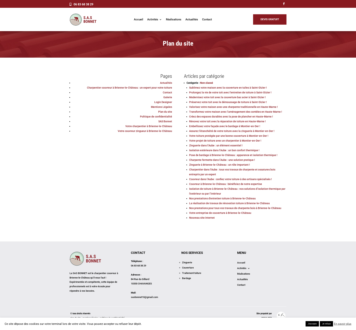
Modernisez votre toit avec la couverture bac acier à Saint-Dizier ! (227, 97)
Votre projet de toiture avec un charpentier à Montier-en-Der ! (225, 140)
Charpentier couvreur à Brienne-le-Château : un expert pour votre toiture (129, 87)
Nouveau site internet (202, 217)
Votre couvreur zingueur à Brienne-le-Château (145, 131)
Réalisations (173, 19)
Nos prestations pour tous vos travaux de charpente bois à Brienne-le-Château (235, 208)
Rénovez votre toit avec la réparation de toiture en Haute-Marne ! (227, 121)
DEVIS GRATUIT (270, 19)
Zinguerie (187, 262)
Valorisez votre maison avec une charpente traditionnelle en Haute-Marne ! (233, 106)
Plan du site (165, 111)
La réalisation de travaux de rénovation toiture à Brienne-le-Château (229, 203)
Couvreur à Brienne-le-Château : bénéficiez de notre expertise (225, 184)
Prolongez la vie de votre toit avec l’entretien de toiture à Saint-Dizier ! (230, 92)
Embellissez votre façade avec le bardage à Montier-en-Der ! (224, 126)
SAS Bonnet (165, 121)
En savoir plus (342, 324)
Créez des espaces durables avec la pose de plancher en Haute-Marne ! (231, 116)
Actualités (191, 19)
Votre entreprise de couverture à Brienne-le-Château (220, 212)
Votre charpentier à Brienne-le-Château (148, 126)
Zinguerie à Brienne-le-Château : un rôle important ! (219, 164)
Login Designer (163, 102)
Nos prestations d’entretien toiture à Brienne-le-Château (222, 198)
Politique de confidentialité (156, 116)
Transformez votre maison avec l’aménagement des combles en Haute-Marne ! (235, 111)
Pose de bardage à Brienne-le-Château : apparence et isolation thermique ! (233, 155)
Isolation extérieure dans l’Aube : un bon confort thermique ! (224, 150)
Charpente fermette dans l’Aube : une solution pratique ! (222, 159)
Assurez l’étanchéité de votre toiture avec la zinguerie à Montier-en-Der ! (231, 131)
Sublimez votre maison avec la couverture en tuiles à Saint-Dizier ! (228, 87)
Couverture (188, 267)
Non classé (206, 82)
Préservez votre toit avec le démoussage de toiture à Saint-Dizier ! (228, 102)
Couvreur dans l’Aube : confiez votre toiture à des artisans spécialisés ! (230, 179)
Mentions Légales (161, 106)
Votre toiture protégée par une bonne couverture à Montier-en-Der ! (228, 135)
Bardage (186, 278)
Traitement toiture (191, 273)
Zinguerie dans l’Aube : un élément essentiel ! (216, 145)
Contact (207, 19)
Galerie (167, 97)
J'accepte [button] (312, 324)
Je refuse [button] (326, 324)
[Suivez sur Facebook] (283, 3)
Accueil (138, 19)
